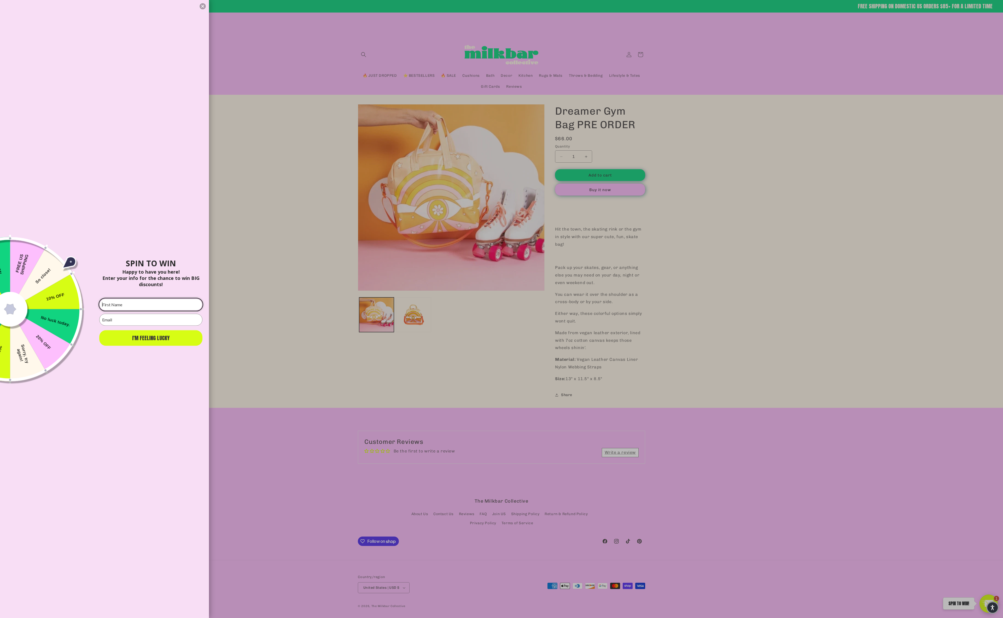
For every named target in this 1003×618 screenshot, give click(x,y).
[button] (203, 6)
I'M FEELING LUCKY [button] (151, 338)
